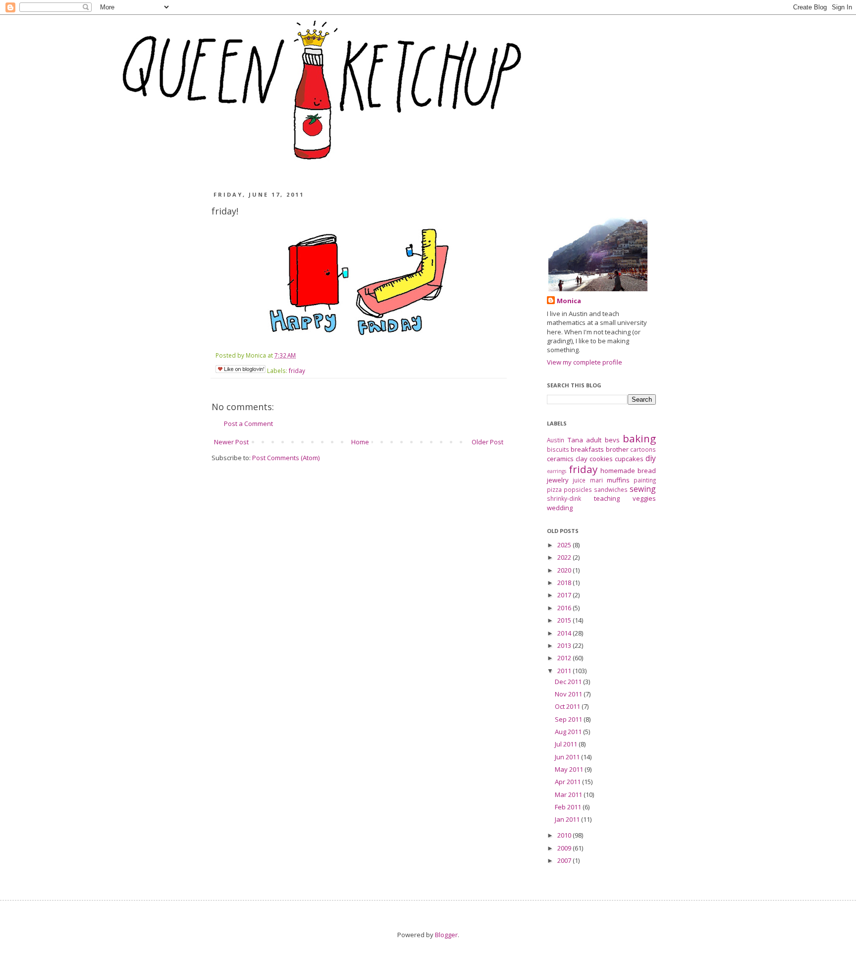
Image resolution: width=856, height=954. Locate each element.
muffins (618, 480)
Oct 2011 (568, 706)
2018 (565, 582)
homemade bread (628, 470)
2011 (565, 670)
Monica (569, 300)
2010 (565, 835)
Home (360, 441)
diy (650, 458)
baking (639, 438)
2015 (565, 620)
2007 (565, 860)
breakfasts (587, 449)
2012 (565, 657)
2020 (565, 570)
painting (645, 480)
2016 (565, 607)
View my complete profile (584, 362)
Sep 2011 (569, 719)
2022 (565, 557)
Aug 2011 (569, 731)
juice (579, 480)
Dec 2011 (569, 681)
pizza (554, 489)
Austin (555, 440)
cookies (601, 458)
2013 (565, 645)
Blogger (446, 934)
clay (582, 458)
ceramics (560, 458)
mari (596, 480)
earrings (556, 471)
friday (297, 370)
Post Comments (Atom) (286, 457)
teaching (607, 498)
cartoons (643, 449)
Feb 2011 (569, 806)
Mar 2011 (569, 794)
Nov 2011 (569, 693)
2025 (565, 544)
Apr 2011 (568, 781)
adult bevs (603, 439)
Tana (575, 439)
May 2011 (570, 769)
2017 (565, 594)
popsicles (578, 489)
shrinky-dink (564, 498)
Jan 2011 (568, 819)
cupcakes (629, 458)
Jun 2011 (568, 756)
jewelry (558, 480)
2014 (565, 633)
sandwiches (611, 489)
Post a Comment (248, 423)
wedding (560, 507)
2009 (565, 848)
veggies (644, 498)
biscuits (558, 449)
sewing (643, 488)
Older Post (487, 441)
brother (617, 449)
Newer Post (231, 441)
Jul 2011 (567, 744)
